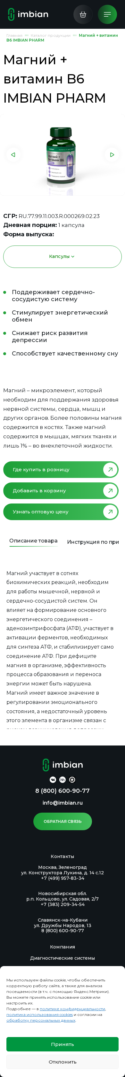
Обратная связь (63, 821)
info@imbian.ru (63, 803)
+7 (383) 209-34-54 (63, 904)
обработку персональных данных (40, 1020)
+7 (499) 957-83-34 (62, 878)
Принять (62, 1044)
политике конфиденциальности (72, 1008)
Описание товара (33, 540)
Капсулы (59, 256)
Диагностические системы (62, 958)
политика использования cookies (39, 1014)
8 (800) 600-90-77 (62, 790)
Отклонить (63, 1062)
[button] (13, 155)
